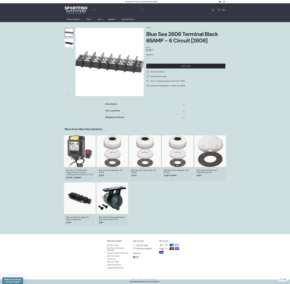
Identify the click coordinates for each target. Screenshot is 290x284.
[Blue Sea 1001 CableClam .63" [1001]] (112, 157)
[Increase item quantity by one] (157, 59)
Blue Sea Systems (90, 129)
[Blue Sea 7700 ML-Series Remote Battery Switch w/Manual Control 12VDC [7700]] (79, 158)
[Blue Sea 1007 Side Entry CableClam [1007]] (210, 157)
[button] (145, 281)
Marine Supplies (73, 19)
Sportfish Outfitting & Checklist (115, 249)
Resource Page (113, 262)
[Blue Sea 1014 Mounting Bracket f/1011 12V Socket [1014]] (112, 204)
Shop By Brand (128, 19)
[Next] (69, 94)
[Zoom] (109, 62)
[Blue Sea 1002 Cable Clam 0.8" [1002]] (145, 157)
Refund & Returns (114, 265)
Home (148, 28)
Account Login (112, 245)
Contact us (111, 259)
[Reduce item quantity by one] (148, 59)
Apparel (111, 19)
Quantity (150, 55)
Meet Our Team (113, 256)
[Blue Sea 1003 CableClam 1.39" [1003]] (177, 157)
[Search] (141, 9)
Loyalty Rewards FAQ (115, 268)
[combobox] (117, 9)
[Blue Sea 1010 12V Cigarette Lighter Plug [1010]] (79, 204)
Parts (88, 19)
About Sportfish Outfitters (117, 253)
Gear (100, 19)
